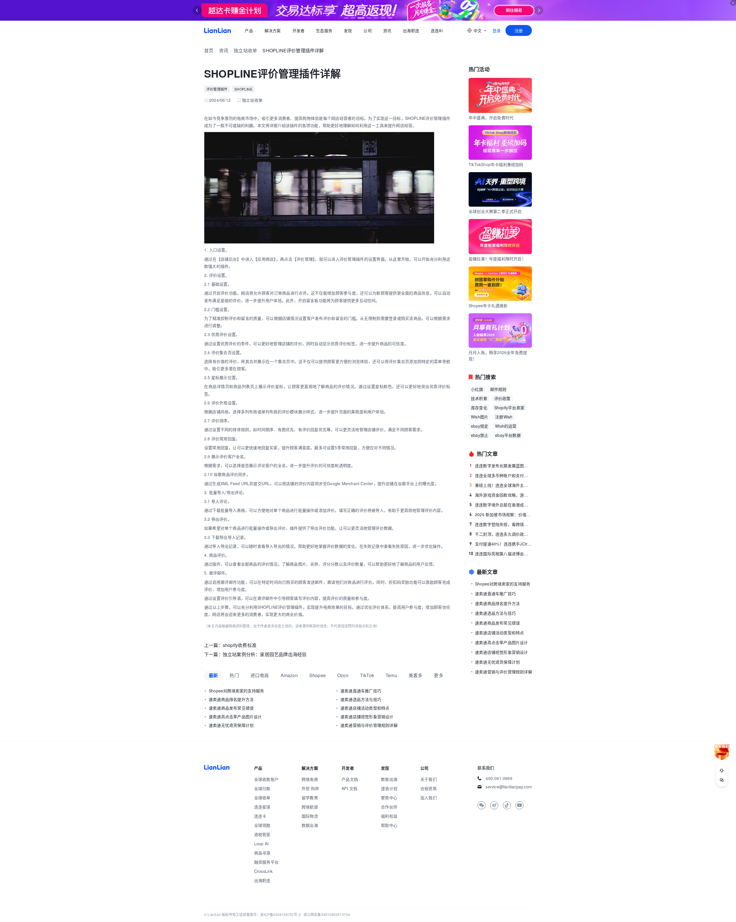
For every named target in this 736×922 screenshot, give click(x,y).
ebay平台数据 (508, 435)
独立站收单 (245, 50)
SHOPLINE (243, 89)
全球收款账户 (266, 779)
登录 (496, 30)
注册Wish (503, 417)
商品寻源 (262, 853)
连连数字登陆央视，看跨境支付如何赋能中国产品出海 (500, 524)
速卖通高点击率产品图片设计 (235, 716)
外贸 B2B (310, 788)
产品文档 (350, 779)
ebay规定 (479, 426)
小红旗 (477, 389)
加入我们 (428, 797)
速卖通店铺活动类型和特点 (364, 708)
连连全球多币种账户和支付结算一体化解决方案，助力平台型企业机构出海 (500, 475)
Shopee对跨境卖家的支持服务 (236, 691)
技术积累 (479, 398)
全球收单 (262, 797)
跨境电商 (310, 779)
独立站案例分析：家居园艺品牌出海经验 (265, 654)
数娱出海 (310, 825)
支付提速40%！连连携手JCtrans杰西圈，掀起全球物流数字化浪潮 (500, 544)
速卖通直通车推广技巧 (360, 691)
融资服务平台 (266, 862)
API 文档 (349, 788)
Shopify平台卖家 (509, 407)
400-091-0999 (499, 778)
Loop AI (261, 843)
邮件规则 (498, 389)
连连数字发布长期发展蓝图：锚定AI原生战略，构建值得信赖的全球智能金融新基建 (500, 465)
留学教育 (310, 797)
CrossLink (263, 871)
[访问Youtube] (519, 805)
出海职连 (411, 30)
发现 (348, 30)
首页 (217, 30)
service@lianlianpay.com (509, 787)
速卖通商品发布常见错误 (231, 708)
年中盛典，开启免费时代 (491, 117)
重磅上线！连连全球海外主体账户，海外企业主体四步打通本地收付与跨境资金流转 (500, 485)
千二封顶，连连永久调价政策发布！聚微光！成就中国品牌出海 (500, 534)
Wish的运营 (505, 426)
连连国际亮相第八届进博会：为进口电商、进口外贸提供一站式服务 (500, 553)
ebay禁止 (479, 435)
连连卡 (260, 816)
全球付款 (262, 788)
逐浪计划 (389, 788)
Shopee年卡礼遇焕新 (488, 305)
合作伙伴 (389, 807)
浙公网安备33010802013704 (327, 914)
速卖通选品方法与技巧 (360, 699)
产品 (249, 30)
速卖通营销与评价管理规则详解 (369, 725)
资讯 (387, 30)
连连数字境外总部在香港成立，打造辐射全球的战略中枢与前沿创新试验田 (500, 505)
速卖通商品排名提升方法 (231, 699)
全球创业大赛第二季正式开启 (495, 211)
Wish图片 (479, 417)
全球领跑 (262, 825)
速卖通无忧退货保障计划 (231, 725)
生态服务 (324, 30)
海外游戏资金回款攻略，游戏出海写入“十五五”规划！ (500, 495)
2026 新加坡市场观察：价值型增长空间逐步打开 (500, 514)
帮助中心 (389, 825)
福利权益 (389, 816)
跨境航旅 (310, 807)
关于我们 (428, 779)
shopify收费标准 (239, 645)
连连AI (437, 30)
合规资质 (428, 788)
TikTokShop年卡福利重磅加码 (496, 164)
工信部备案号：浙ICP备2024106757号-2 (268, 914)
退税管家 (262, 834)
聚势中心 (389, 797)
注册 (519, 30)
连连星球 (262, 807)
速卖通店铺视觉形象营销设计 (367, 716)
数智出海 (389, 779)
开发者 (298, 30)
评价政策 (502, 398)
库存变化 (479, 407)
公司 (367, 30)
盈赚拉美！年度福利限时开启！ (497, 259)
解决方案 (272, 30)
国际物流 (310, 816)
